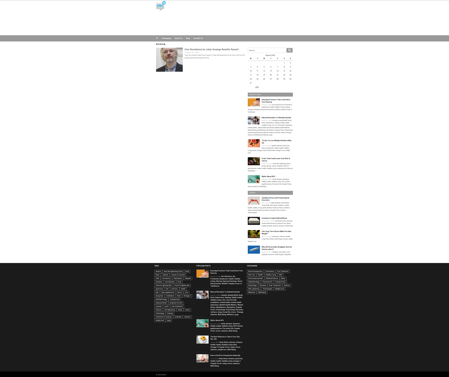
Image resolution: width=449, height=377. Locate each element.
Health (272, 107)
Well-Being (257, 135)
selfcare (265, 132)
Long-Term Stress (268, 239)
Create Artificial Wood (269, 223)
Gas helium (282, 252)
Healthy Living (279, 107)
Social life (277, 132)
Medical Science (272, 208)
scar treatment (177, 306)
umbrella (178, 317)
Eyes (179, 282)
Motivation (270, 130)
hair (167, 289)
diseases (286, 179)
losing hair (159, 296)
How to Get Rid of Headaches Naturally (225, 355)
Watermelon (271, 150)
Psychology (288, 130)
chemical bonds (280, 221)
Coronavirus (269, 271)
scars (167, 306)
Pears (265, 150)
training (170, 313)
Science (283, 210)
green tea (159, 289)
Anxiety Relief (282, 120)
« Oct (257, 87)
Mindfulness (262, 130)
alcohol (158, 271)
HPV (283, 181)
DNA (267, 205)
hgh (157, 292)
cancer (274, 166)
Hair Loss (251, 275)
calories (268, 166)
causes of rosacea (178, 275)
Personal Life (276, 184)
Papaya (259, 150)
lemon (254, 150)
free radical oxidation (277, 205)
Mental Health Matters (282, 127)
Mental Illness (252, 130)
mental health (252, 127)
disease (279, 166)
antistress (275, 236)
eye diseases (170, 282)
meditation (288, 125)
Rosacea (263, 285)
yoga (270, 135)
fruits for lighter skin (182, 285)
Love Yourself (279, 125)
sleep (271, 132)
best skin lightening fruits (281, 163)
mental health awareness (265, 127)
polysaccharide (267, 226)
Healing (276, 123)
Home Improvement (255, 278)
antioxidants (285, 203)
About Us (178, 38)
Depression (270, 123)
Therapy (288, 132)
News (281, 208)
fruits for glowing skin (164, 285)
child (157, 278)
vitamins (250, 135)
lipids (264, 208)
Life (273, 125)
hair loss (175, 289)
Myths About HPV (268, 176)
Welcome (251, 292)
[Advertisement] (248, 17)
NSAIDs (277, 109)
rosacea (159, 306)
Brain (263, 123)
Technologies (252, 212)
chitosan (289, 221)
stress (283, 132)
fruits (263, 148)
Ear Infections (277, 105)
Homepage (166, 38)
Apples (274, 145)
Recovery (259, 132)
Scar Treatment (275, 285)
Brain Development (255, 271)
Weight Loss (280, 150)
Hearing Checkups (254, 109)
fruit (288, 145)
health (287, 123)
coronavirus (166, 278)
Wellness (265, 135)
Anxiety (275, 120)
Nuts (179, 296)
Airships (275, 252)
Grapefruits (269, 148)
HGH (280, 275)
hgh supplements (167, 292)
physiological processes (261, 210)
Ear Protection (287, 105)
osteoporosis (281, 168)
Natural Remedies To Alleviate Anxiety (276, 118)
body (289, 120)
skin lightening (170, 310)
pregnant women (176, 303)
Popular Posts (285, 109)
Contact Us (198, 38)
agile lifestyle (275, 203)
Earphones (265, 107)
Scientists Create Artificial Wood (274, 218)
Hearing (287, 107)
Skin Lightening (253, 289)
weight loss (160, 320)
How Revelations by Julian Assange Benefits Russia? (212, 49)
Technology (289, 226)
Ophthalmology (161, 299)
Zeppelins (287, 254)
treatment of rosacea (164, 317)
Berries (279, 145)
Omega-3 (187, 296)
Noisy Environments (267, 109)
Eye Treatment (282, 271)
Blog (188, 38)
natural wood (281, 223)
